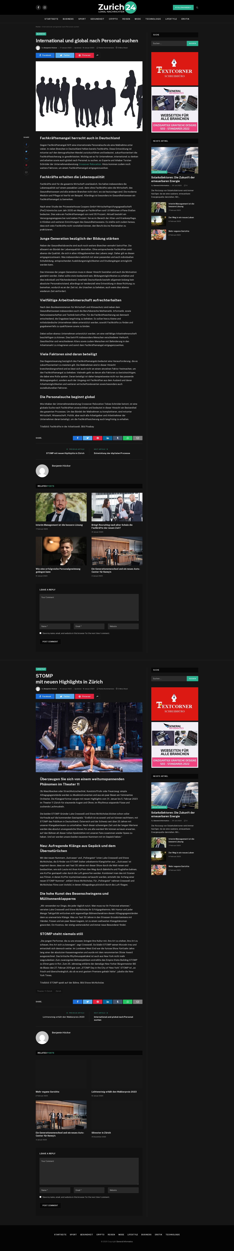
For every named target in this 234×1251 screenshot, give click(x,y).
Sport (82, 19)
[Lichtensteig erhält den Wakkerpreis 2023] (117, 1073)
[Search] (197, 7)
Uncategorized (159, 172)
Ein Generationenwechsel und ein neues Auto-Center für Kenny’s (116, 570)
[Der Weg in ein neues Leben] (158, 221)
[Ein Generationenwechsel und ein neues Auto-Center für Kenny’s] (117, 551)
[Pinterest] (26, 165)
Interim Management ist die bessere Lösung (59, 525)
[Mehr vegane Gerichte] (158, 235)
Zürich (58, 991)
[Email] (26, 172)
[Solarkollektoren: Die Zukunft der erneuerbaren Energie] (174, 160)
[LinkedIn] (26, 158)
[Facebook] (26, 144)
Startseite (51, 19)
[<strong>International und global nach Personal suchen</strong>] (89, 96)
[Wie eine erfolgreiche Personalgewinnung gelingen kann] (61, 551)
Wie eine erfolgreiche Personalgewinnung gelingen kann (58, 570)
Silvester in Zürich (101, 1132)
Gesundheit (97, 19)
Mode (138, 19)
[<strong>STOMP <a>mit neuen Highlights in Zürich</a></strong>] (89, 737)
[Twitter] (26, 151)
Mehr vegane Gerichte (179, 231)
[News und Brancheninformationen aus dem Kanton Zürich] (117, 7)
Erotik (185, 19)
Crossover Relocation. (90, 164)
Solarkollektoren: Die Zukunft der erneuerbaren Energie (173, 179)
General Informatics (161, 185)
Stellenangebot (183, 7)
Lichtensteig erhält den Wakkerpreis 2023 (63, 1017)
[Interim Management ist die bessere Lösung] (61, 507)
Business (68, 19)
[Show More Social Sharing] (97, 55)
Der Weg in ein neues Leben (181, 217)
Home (38, 27)
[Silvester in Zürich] (117, 1115)
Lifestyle (171, 19)
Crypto (113, 19)
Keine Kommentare (106, 48)
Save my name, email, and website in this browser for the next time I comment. (76, 633)
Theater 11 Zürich (44, 991)
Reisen (126, 19)
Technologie (153, 19)
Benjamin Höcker (50, 48)
